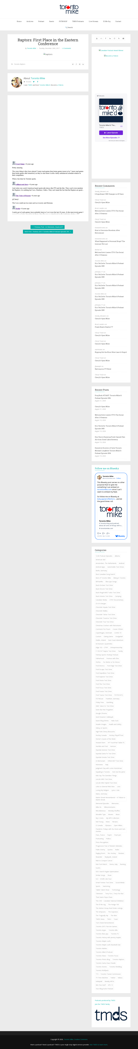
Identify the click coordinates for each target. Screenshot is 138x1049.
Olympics (108, 825)
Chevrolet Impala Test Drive (105, 607)
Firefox (98, 662)
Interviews (99, 765)
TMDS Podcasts (78, 21)
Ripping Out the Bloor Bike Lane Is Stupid (111, 352)
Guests (51, 21)
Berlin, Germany (101, 571)
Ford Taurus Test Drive (104, 695)
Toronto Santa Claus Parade (106, 963)
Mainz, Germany (101, 794)
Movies (110, 814)
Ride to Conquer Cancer (104, 861)
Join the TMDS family (102, 1004)
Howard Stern (100, 743)
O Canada (99, 825)
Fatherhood (100, 658)
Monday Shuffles (114, 811)
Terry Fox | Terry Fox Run (114, 893)
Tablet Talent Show (102, 890)
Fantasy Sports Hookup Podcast (107, 655)
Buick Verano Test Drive (104, 596)
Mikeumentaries (109, 807)
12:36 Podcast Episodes (104, 556)
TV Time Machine (102, 978)
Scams (98, 868)
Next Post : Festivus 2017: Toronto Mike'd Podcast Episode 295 (47, 232)
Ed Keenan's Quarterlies (104, 644)
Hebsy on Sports (101, 728)
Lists (118, 786)
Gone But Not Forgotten (104, 710)
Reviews (121, 853)
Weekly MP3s (109, 981)
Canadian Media (101, 600)
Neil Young (99, 822)
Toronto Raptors (19, 64)
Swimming (106, 886)
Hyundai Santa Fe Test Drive (106, 754)
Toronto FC (115, 934)
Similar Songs (100, 875)
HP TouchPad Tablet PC (116, 743)
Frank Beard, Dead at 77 (104, 327)
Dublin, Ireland (101, 640)
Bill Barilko (99, 582)
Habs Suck (114, 721)
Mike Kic (99, 807)
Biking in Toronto (119, 578)
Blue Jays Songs (111, 582)
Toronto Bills (113, 930)
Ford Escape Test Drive (104, 669)
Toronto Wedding (115, 967)
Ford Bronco (100, 666)
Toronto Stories (101, 967)
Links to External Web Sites (105, 786)
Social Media (120, 883)
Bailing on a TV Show (103, 369)
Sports (98, 886)
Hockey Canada (101, 735)
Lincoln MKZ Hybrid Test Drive (106, 783)
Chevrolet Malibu (101, 611)
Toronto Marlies (101, 948)
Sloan (109, 875)
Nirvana (115, 822)
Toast (116, 919)
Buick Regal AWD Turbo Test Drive (108, 593)
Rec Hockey (112, 853)
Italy (106, 765)
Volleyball (99, 981)
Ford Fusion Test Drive (104, 691)
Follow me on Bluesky (107, 468)
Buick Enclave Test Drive (104, 585)
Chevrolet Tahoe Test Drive (105, 614)
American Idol (100, 560)
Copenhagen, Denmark (104, 633)
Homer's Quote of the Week (105, 739)
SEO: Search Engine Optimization (107, 872)
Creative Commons (81, 1039)
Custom (98, 636)
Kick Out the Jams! (118, 772)
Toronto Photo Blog (103, 959)
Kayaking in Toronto (103, 772)
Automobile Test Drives (115, 567)
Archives (30, 21)
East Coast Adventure (115, 640)
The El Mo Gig (101, 904)
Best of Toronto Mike (103, 578)
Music (118, 814)
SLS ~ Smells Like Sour (104, 879)
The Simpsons (101, 912)
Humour (113, 746)
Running (123, 864)
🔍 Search (69, 27)
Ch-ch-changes (101, 603)
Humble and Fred (102, 746)
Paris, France (100, 835)
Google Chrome (101, 713)
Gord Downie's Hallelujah (104, 717)
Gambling (109, 702)
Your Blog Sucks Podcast (104, 989)
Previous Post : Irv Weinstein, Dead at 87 (48, 227)
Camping (118, 596)
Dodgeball (119, 636)
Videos (120, 978)
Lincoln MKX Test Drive (104, 779)
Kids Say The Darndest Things (106, 776)
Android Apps (100, 567)
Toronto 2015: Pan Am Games (106, 926)
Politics (108, 839)
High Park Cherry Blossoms (105, 732)
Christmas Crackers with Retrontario (108, 625)
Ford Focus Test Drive (103, 688)
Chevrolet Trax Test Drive (105, 622)
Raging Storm (100, 853)
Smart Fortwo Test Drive (104, 883)
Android (121, 563)
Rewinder (99, 857)
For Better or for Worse (111, 662)
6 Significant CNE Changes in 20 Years (109, 194)
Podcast (41, 21)
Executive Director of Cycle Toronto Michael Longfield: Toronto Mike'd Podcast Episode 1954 (108, 450)
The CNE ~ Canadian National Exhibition (110, 901)
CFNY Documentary (116, 600)
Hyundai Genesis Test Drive (105, 750)
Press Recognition (102, 842)
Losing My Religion (102, 790)
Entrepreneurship (116, 647)
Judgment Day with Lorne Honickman (109, 768)
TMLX (109, 919)
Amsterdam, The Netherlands (106, 563)
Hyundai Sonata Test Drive (105, 757)
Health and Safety (115, 724)
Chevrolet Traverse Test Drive (106, 618)
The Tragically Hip (102, 915)
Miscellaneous (101, 811)
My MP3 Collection (112, 818)
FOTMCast (99, 699)
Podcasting (100, 839)
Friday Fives (100, 702)
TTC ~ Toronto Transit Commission (108, 974)
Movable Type (101, 814)
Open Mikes (118, 825)
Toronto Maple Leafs (103, 941)
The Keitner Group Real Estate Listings (109, 908)
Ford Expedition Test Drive (105, 673)
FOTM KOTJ (118, 695)
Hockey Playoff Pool (116, 735)
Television (99, 893)
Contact (118, 21)
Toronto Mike (31, 48)
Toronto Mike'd (44, 85)
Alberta (117, 556)
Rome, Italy (114, 864)
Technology (116, 890)
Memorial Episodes (102, 803)
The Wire (114, 915)
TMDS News (100, 919)
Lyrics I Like (115, 790)
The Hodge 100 (113, 904)
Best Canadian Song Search (105, 574)
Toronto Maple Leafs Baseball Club (108, 945)
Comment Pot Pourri (103, 629)
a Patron (60, 85)
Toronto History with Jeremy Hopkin (108, 937)
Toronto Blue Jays (102, 934)
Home (19, 21)
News (108, 822)
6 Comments (67, 48)
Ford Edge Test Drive (114, 666)
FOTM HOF (63, 21)
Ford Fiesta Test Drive (103, 680)
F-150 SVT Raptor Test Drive (106, 651)
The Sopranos (113, 912)
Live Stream (93, 21)
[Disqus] (48, 129)
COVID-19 (117, 633)
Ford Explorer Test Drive (104, 677)
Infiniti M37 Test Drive (115, 761)
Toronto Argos (101, 930)
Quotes (110, 850)
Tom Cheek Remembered (105, 923)
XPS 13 (110, 985)
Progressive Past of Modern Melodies (109, 846)
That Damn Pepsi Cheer (104, 897)
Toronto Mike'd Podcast (104, 952)
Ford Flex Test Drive (103, 684)
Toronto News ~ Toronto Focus (107, 956)
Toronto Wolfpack (102, 970)
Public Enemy (100, 850)
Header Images (101, 724)
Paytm (109, 835)
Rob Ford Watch (101, 864)
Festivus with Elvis (112, 658)
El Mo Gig (106, 21)
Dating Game (108, 636)
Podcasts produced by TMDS (105, 1000)
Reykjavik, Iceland (111, 857)
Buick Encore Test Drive (104, 589)
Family (120, 651)
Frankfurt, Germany (112, 699)
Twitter (112, 978)
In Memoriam (100, 761)
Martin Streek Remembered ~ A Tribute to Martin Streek (110, 798)
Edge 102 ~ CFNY (102, 647)
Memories (115, 803)
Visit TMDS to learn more (98, 1045)
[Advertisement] (113, 75)
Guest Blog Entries (102, 721)
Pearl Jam (117, 835)
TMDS (30, 85)
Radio (117, 850)
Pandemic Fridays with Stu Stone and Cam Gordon (110, 830)
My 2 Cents (100, 818)
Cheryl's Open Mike (102, 202)
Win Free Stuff (101, 985)
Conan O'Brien (118, 629)
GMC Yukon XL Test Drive (105, 706)
